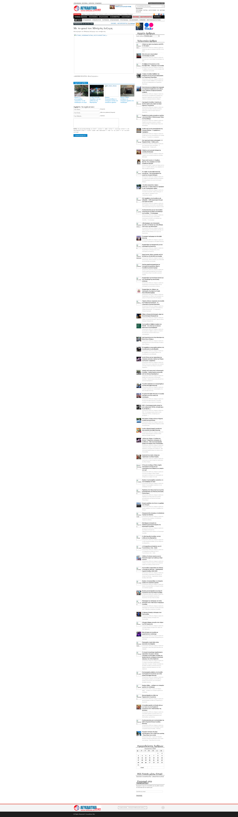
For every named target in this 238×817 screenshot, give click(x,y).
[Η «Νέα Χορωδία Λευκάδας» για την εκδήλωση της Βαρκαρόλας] (138, 540)
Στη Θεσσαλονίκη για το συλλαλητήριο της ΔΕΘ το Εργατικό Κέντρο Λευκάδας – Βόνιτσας (153, 722)
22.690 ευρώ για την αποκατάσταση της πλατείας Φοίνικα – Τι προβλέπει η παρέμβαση (152, 130)
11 (142, 758)
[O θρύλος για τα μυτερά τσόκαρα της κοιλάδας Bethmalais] (138, 154)
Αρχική (79, 20)
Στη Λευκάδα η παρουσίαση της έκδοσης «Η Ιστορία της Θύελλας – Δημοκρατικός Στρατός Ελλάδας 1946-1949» (152, 569)
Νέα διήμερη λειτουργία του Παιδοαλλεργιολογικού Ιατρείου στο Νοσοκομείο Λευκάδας (151, 524)
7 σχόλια (152, 738)
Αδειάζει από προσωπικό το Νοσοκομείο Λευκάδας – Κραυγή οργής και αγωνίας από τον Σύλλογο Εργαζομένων (152, 372)
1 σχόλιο (153, 167)
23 (162, 760)
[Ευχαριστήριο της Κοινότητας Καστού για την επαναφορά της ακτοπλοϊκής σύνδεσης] (138, 281)
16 (162, 758)
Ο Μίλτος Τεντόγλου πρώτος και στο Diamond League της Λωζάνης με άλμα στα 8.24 (152, 558)
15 (158, 758)
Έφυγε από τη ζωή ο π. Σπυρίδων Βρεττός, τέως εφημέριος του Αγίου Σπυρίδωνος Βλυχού (151, 162)
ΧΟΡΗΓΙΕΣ (91, 3)
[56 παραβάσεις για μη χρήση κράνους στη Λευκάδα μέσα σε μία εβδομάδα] (138, 351)
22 (158, 760)
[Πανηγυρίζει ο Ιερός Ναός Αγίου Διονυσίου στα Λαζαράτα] (138, 646)
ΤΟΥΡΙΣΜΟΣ (105, 20)
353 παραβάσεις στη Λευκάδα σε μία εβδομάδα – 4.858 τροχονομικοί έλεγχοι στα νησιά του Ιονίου (152, 200)
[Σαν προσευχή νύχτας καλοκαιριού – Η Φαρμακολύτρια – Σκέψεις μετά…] (138, 144)
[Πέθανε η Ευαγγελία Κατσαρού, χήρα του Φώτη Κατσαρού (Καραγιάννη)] (138, 318)
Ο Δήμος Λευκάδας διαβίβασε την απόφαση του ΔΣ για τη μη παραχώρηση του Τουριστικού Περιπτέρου (152, 75)
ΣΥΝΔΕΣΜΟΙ (98, 3)
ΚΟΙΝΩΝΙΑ (142, 20)
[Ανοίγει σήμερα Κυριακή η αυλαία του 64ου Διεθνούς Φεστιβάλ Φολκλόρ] (138, 432)
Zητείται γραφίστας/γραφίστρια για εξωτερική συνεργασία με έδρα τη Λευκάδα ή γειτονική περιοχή (151, 266)
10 (138, 758)
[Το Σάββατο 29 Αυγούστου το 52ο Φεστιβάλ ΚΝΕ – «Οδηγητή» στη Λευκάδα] (138, 67)
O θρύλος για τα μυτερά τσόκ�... (123, 6)
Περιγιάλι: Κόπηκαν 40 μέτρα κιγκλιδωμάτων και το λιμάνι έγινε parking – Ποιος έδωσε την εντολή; (153, 733)
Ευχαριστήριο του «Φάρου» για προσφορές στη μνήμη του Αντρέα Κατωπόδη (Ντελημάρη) (151, 291)
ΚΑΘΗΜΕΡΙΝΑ (115, 17)
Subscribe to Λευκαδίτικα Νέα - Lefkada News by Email (150, 776)
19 (145, 760)
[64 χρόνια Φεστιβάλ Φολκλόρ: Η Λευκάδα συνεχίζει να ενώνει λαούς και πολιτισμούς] (138, 397)
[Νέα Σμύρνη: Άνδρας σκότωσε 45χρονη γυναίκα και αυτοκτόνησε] (138, 422)
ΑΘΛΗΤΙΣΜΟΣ (126, 17)
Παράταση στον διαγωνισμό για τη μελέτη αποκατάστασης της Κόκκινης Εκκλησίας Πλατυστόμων (153, 491)
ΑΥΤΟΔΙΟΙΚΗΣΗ (87, 20)
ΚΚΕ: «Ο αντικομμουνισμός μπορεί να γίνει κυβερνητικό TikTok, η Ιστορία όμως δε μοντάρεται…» (152, 407)
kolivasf (132, 23)
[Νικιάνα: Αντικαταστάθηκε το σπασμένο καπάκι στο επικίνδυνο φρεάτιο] (138, 584)
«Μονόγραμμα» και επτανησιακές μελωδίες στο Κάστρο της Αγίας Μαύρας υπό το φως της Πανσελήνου (152, 225)
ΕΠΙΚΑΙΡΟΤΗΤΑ (97, 20)
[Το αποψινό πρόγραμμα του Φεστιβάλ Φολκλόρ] (138, 240)
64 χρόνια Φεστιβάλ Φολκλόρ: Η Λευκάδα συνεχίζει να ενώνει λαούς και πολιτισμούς (153, 395)
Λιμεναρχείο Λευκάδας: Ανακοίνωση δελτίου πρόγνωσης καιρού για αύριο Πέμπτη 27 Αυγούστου (151, 104)
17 (138, 760)
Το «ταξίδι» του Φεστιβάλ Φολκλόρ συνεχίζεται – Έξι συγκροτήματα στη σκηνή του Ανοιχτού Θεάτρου (151, 173)
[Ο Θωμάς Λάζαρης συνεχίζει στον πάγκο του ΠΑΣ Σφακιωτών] (138, 626)
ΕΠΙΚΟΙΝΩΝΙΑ (77, 3)
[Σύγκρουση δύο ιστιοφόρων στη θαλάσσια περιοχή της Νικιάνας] (138, 516)
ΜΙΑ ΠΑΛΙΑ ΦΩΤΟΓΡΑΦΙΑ (154, 20)
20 (149, 760)
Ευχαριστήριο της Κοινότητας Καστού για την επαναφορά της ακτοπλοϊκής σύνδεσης (152, 279)
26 (145, 762)
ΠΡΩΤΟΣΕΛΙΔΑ (124, 20)
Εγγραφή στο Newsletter (144, 782)
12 (145, 758)
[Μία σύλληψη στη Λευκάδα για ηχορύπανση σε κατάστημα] (138, 636)
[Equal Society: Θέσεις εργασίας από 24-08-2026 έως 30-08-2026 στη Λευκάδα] (138, 258)
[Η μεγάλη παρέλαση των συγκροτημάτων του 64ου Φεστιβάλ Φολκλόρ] (138, 388)
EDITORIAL (85, 3)
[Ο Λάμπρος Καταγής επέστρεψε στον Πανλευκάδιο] (138, 616)
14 (153, 758)
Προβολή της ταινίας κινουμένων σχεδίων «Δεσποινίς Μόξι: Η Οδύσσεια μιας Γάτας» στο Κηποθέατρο (153, 117)
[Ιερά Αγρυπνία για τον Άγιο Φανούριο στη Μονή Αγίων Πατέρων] (138, 341)
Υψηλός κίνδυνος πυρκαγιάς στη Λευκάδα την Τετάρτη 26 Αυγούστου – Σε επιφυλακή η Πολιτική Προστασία (153, 302)
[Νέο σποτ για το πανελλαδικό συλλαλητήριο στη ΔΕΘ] (138, 58)
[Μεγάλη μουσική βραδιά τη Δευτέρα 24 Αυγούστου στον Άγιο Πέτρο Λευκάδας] (138, 595)
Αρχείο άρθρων (140, 36)
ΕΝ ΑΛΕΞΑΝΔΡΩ (134, 20)
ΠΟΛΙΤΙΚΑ (157, 17)
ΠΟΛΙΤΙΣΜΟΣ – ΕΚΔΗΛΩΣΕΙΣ (98, 17)
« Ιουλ (142, 767)
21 (153, 760)
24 (138, 762)
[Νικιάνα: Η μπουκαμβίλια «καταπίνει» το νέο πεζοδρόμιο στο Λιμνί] (138, 483)
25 (142, 762)
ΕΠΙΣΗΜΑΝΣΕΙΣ (119, 5)
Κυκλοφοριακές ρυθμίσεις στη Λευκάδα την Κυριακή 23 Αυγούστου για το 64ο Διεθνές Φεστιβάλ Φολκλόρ (152, 674)
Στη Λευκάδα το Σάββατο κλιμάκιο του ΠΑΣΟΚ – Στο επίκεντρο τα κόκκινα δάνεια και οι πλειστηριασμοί (152, 326)
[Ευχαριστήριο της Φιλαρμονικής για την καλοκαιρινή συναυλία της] (138, 248)
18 (142, 760)
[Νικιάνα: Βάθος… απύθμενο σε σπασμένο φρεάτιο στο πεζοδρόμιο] (138, 689)
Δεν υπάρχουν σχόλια (153, 49)
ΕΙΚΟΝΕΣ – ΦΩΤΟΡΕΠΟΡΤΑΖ (142, 17)
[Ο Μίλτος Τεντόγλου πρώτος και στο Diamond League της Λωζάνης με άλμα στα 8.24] (138, 560)
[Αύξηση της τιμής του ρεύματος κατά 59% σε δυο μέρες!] (138, 48)
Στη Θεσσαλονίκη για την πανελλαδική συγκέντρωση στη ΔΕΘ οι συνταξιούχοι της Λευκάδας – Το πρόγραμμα (152, 211)
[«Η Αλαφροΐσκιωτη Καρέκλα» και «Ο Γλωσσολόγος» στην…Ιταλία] (138, 550)
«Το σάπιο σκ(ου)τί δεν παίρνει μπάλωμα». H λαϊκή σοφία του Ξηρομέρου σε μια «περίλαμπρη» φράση (153, 186)
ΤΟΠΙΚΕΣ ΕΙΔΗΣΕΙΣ (80, 17)
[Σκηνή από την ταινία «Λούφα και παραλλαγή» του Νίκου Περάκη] (138, 459)
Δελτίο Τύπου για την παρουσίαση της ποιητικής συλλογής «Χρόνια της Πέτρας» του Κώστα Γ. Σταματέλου (153, 359)
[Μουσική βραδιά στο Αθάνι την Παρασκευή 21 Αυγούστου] (138, 699)
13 (149, 758)
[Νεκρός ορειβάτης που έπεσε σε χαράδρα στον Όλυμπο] (138, 507)
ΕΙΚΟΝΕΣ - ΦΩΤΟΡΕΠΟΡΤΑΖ (119, 23)
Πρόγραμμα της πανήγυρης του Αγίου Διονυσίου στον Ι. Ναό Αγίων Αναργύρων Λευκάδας (153, 602)
